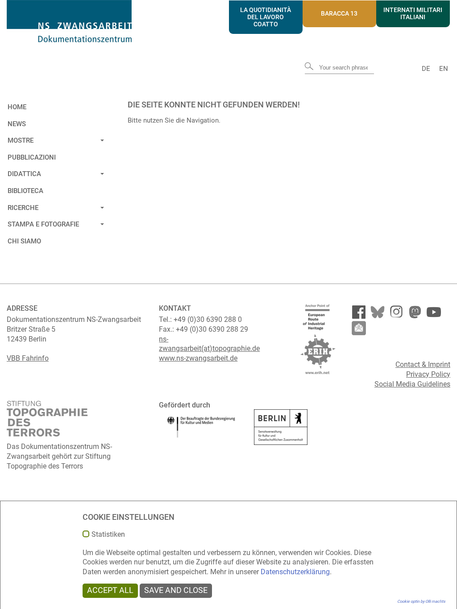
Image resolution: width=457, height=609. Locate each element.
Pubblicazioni (32, 157)
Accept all (110, 590)
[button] (101, 139)
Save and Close (176, 590)
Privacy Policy (428, 374)
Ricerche (23, 208)
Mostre (20, 140)
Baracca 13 (339, 13)
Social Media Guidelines (412, 384)
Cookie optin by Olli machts (421, 601)
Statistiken (108, 535)
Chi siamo (24, 241)
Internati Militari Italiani (412, 13)
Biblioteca (25, 191)
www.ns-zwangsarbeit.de (198, 358)
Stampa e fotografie (43, 224)
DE (426, 69)
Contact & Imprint (422, 364)
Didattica (24, 174)
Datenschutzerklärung (295, 572)
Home (17, 107)
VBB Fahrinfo (28, 358)
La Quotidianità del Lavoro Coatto (265, 17)
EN (443, 69)
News (17, 124)
